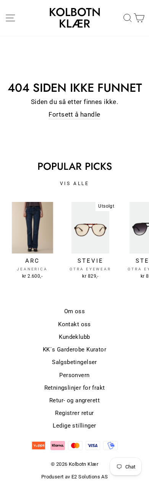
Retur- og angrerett (74, 400)
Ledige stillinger (74, 425)
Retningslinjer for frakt (74, 387)
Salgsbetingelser (74, 362)
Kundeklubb (74, 336)
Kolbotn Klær (74, 18)
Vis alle (74, 183)
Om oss (74, 311)
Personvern (74, 375)
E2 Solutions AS (89, 477)
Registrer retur (74, 413)
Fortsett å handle (74, 114)
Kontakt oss (74, 324)
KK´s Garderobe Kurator (74, 349)
